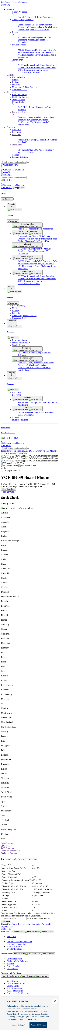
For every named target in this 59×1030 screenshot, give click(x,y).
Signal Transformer (26, 152)
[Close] (7, 198)
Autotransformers (48, 67)
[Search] (28, 162)
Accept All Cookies (38, 1025)
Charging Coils (31, 29)
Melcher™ (49, 150)
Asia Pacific (23, 142)
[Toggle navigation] (18, 187)
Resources (11, 92)
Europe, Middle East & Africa (44, 140)
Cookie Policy (32, 1019)
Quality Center (13, 986)
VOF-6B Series (8, 453)
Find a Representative (20, 924)
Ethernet (10, 963)
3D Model (5, 846)
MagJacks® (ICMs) (26, 37)
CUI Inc (21, 150)
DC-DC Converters (44, 50)
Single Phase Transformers (45, 65)
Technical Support (9, 853)
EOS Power (39, 150)
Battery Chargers (37, 52)
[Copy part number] (2, 471)
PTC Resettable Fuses (33, 17)
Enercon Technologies (16, 944)
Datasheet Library (26, 117)
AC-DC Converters (26, 50)
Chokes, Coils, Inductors (17, 961)
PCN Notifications (15, 991)
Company (11, 127)
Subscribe (6, 921)
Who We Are (19, 932)
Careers (10, 939)
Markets (10, 75)
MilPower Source (14, 946)
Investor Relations (19, 2)
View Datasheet (8, 489)
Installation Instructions (44, 117)
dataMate (29, 150)
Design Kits (43, 29)
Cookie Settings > (18, 1025)
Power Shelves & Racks (45, 55)
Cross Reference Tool (16, 983)
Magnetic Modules (43, 37)
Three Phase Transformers (29, 67)
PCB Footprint (7, 848)
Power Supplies (17, 451)
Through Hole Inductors (28, 27)
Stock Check (12, 981)
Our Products (19, 954)
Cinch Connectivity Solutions (19, 941)
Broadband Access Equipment (31, 40)
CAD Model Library (27, 107)
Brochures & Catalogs (27, 120)
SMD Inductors (45, 25)
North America (24, 140)
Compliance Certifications (18, 993)
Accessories (48, 17)
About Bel (11, 936)
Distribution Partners (40, 924)
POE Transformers (26, 65)
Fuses (20, 17)
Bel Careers (6, 2)
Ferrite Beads (45, 27)
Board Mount (50, 451)
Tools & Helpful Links (11, 976)
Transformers (12, 968)
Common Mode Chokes (28, 25)
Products (10, 9)
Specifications (7, 843)
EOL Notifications (38, 122)
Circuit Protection (14, 959)
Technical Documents (10, 851)
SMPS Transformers (27, 70)
